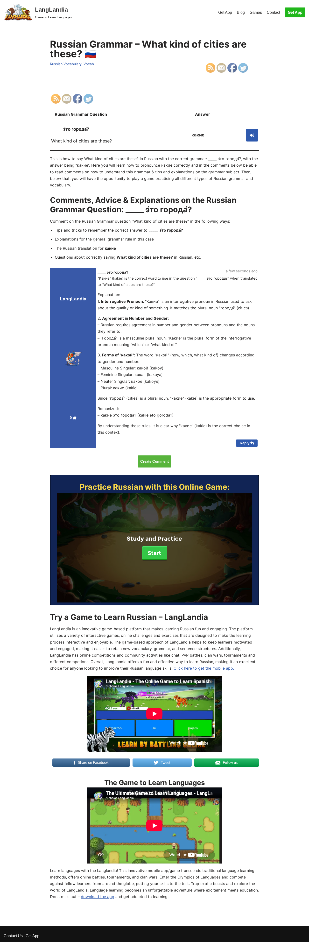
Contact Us (13, 936)
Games (256, 12)
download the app (97, 896)
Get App (225, 12)
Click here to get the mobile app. (204, 668)
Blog (241, 12)
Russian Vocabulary (66, 64)
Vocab (89, 64)
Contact (273, 12)
